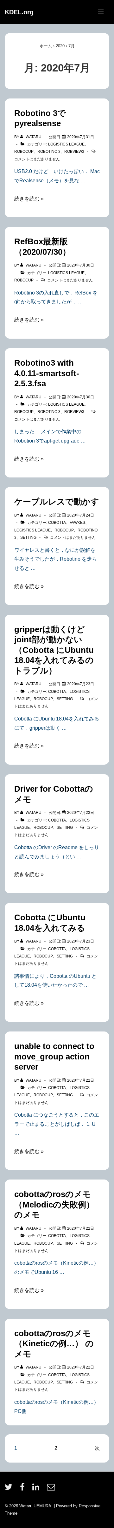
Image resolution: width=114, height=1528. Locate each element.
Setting (28, 537)
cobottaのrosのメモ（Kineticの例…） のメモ (54, 1344)
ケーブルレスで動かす (56, 501)
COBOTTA (57, 522)
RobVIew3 (74, 151)
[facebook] (24, 1489)
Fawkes (77, 522)
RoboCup (24, 151)
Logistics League (66, 144)
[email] (52, 1489)
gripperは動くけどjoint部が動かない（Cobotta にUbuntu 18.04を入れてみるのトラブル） (54, 650)
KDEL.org (19, 12)
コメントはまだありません (37, 159)
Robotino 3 (48, 151)
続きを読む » (29, 198)
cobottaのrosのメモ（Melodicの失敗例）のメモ (54, 1204)
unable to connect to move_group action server (54, 1056)
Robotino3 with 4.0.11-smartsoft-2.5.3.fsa (46, 373)
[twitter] (10, 1489)
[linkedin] (37, 1489)
